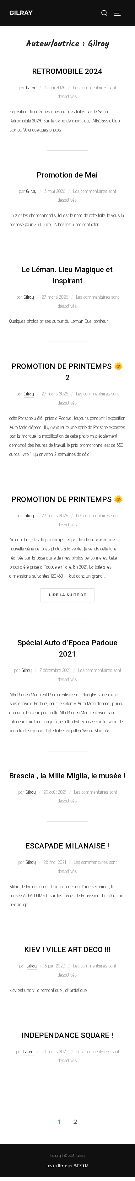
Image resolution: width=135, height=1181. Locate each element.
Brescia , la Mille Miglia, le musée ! (67, 775)
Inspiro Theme (57, 1165)
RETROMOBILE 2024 (67, 71)
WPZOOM (81, 1165)
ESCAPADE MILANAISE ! (67, 846)
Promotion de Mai (67, 175)
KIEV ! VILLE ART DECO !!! (67, 949)
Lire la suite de (71, 592)
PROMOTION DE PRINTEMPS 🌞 (67, 499)
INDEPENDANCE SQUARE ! (67, 1035)
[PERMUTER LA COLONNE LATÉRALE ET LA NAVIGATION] (119, 13)
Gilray (31, 87)
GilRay (21, 13)
